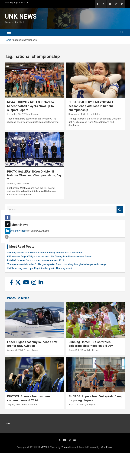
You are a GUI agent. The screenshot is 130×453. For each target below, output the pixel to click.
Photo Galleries (18, 298)
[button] (7, 237)
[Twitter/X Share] (7, 224)
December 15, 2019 (17, 114)
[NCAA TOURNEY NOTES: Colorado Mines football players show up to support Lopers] (34, 80)
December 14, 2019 (78, 114)
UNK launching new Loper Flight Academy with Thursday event (39, 268)
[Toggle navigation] (9, 32)
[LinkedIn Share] (7, 231)
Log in (8, 423)
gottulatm (34, 114)
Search (120, 209)
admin (26, 183)
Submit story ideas (17, 230)
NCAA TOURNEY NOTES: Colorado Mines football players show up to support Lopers (30, 106)
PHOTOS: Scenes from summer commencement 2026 (35, 260)
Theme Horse (69, 447)
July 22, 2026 (75, 404)
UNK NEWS (21, 16)
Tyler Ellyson (31, 350)
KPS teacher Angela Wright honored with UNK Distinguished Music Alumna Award (49, 256)
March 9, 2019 (14, 183)
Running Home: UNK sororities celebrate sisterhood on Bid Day (90, 344)
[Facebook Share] (7, 217)
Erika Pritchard (29, 404)
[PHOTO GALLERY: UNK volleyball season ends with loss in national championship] (95, 80)
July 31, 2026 (13, 404)
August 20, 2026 (15, 350)
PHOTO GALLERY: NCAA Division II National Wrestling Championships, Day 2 (34, 175)
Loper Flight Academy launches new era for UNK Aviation (32, 344)
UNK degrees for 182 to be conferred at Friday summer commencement (45, 252)
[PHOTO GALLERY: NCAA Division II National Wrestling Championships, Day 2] (34, 149)
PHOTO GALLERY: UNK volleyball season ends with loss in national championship (91, 106)
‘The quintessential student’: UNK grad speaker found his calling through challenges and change (56, 264)
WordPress (106, 447)
